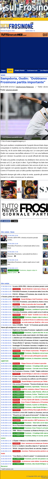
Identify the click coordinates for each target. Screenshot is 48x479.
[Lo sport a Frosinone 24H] (16, 25)
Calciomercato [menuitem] (32, 70)
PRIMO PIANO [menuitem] (19, 70)
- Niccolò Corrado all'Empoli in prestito (30, 356)
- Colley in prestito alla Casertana (28, 304)
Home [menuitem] (3, 70)
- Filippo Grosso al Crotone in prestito (29, 363)
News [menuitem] (10, 70)
